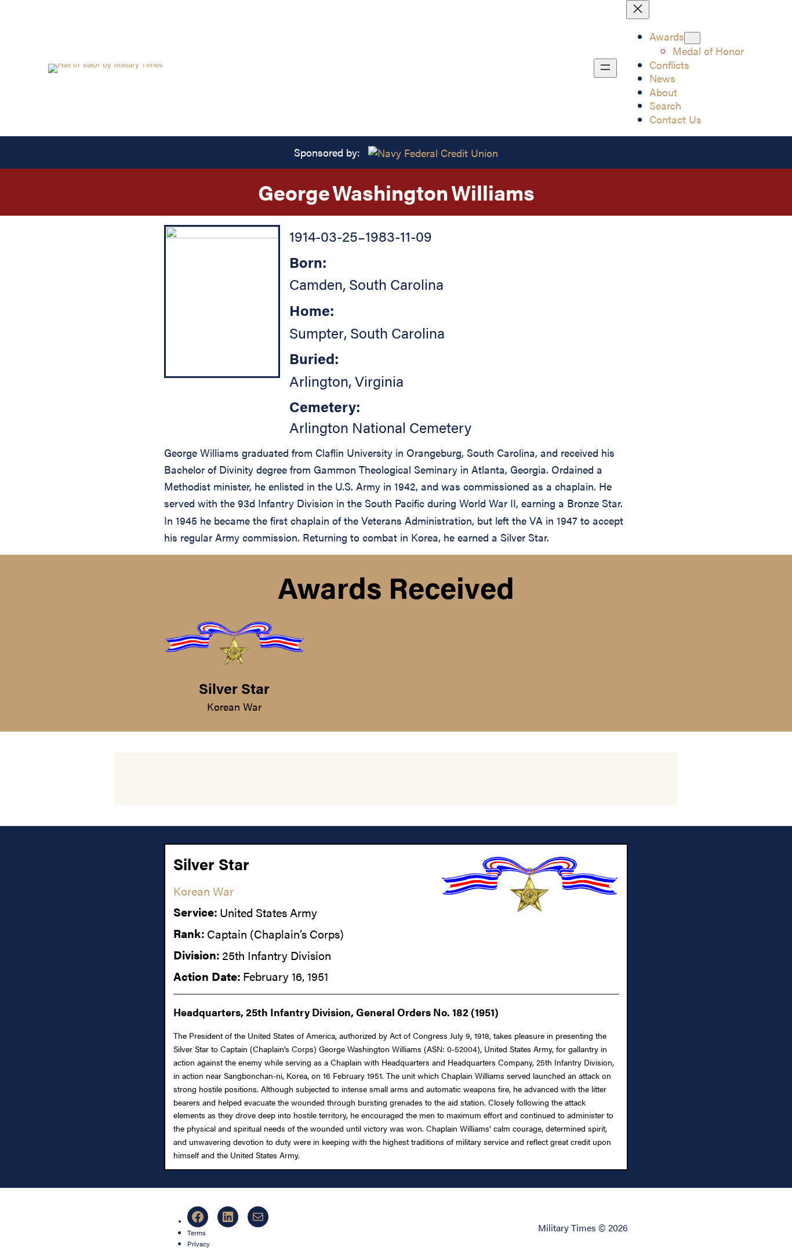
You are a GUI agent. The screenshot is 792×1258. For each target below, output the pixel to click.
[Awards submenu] (692, 38)
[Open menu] (605, 68)
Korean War (234, 706)
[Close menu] (637, 9)
